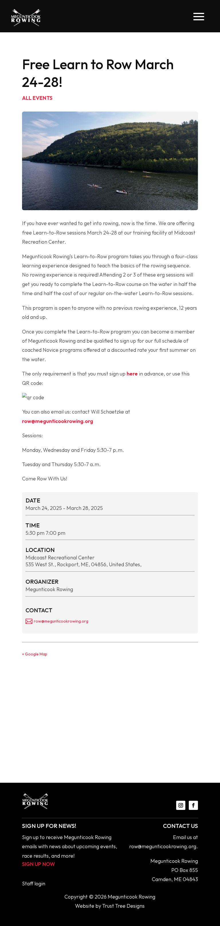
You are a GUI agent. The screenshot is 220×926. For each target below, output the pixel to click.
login (39, 883)
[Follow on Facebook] (193, 805)
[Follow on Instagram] (180, 805)
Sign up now (38, 864)
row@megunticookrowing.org (57, 421)
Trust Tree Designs (123, 906)
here (132, 373)
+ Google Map (34, 654)
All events (37, 98)
